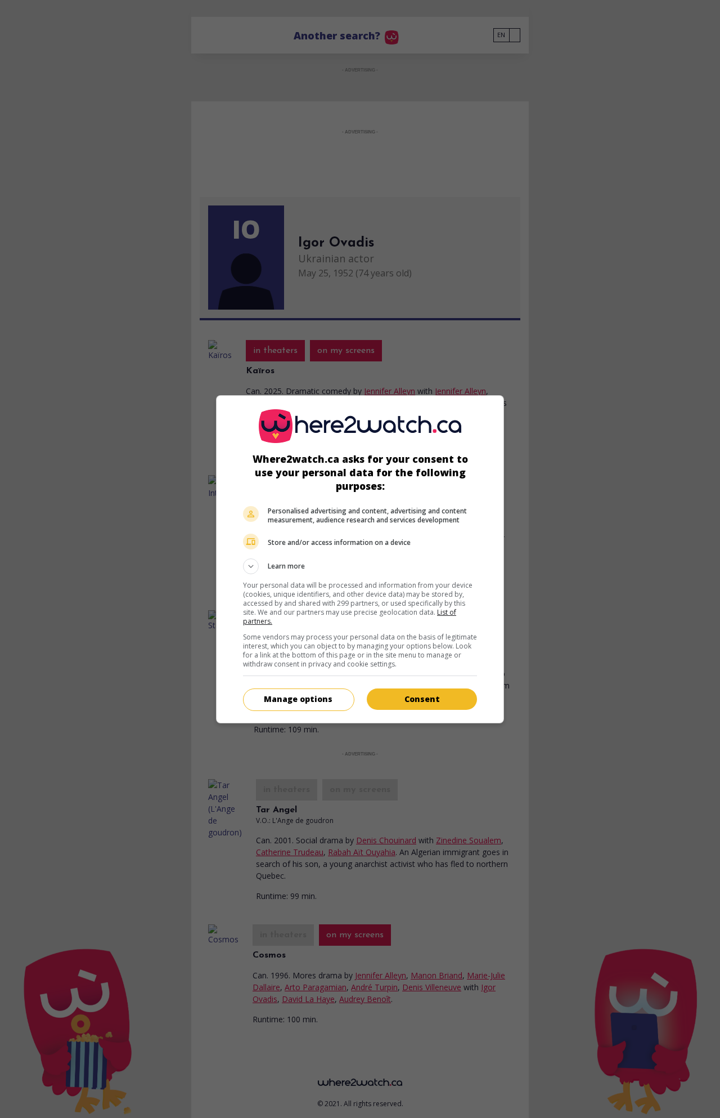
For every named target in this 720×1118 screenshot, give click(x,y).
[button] (360, 566)
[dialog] (360, 559)
